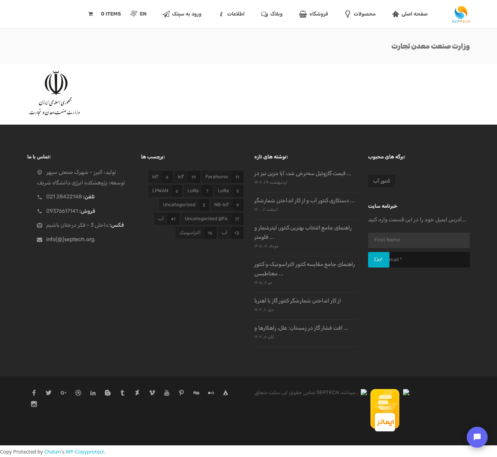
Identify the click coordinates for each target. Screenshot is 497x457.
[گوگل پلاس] (63, 393)
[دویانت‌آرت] (137, 393)
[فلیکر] (211, 393)
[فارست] (226, 393)
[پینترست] (181, 393)
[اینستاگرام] (34, 404)
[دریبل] (78, 393)
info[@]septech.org (70, 239)
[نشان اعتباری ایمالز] (385, 392)
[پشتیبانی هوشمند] (477, 437)
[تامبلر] (122, 393)
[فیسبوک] (34, 393)
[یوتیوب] (167, 393)
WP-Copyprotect (85, 451)
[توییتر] (49, 393)
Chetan (52, 451)
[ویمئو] (152, 393)
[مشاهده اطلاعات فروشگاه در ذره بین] (406, 392)
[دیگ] (196, 393)
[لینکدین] (93, 393)
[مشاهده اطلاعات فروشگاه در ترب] (364, 392)
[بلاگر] (108, 393)
